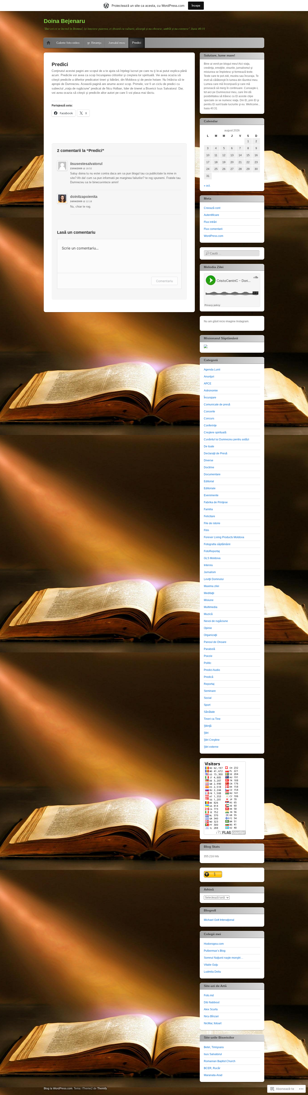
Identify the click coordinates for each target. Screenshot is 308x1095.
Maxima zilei (211, 586)
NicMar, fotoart (212, 1023)
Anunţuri (209, 376)
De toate (209, 446)
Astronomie (211, 390)
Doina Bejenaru (64, 21)
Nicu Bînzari (211, 1016)
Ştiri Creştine (212, 739)
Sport (207, 704)
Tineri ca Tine (212, 718)
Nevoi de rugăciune (216, 621)
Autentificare (211, 215)
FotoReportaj (212, 551)
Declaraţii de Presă (215, 453)
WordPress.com (213, 236)
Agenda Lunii (212, 369)
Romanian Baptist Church (219, 1061)
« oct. (207, 185)
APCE (207, 383)
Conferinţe (210, 425)
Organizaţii (210, 635)
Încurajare (210, 397)
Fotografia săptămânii (217, 544)
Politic (207, 663)
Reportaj (209, 684)
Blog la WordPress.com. (58, 1088)
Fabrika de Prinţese (216, 502)
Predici (136, 42)
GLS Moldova (212, 558)
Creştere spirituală (215, 432)
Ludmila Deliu (212, 971)
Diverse (208, 460)
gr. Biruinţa (94, 42)
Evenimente (211, 495)
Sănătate (209, 711)
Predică (208, 677)
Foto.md (209, 995)
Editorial (209, 481)
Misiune (209, 600)
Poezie (208, 656)
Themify (102, 1088)
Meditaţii (209, 593)
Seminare (210, 691)
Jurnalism (210, 572)
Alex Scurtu (211, 1009)
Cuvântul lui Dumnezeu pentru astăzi (226, 439)
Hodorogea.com (214, 943)
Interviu (208, 565)
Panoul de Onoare (215, 642)
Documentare (212, 474)
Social (207, 698)
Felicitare (209, 516)
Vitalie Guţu (211, 964)
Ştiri (206, 732)
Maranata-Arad (213, 1075)
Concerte (209, 411)
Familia (208, 509)
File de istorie (212, 523)
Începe (196, 5)
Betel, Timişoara (214, 1047)
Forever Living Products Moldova (224, 537)
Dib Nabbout (211, 1002)
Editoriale (210, 488)
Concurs (209, 418)
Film (206, 530)
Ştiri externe (211, 746)
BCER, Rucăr (212, 1068)
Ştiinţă (207, 725)
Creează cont (212, 208)
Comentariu (164, 281)
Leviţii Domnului (214, 579)
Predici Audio (212, 670)
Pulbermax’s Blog (214, 950)
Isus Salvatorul (213, 1054)
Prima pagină (48, 43)
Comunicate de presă (217, 404)
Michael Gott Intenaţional (219, 919)
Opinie (208, 628)
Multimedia (210, 607)
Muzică (208, 614)
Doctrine (209, 467)
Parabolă (209, 649)
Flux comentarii (213, 229)
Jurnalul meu (116, 42)
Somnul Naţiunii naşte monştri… (223, 957)
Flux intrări (210, 222)
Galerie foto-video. (68, 42)
